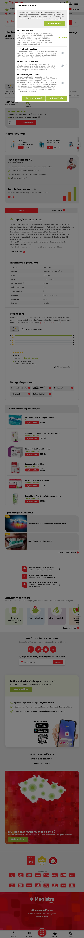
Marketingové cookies (30, 75)
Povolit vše (55, 24)
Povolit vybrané (34, 98)
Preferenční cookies (29, 62)
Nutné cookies (26, 31)
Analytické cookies (28, 49)
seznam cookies (56, 19)
